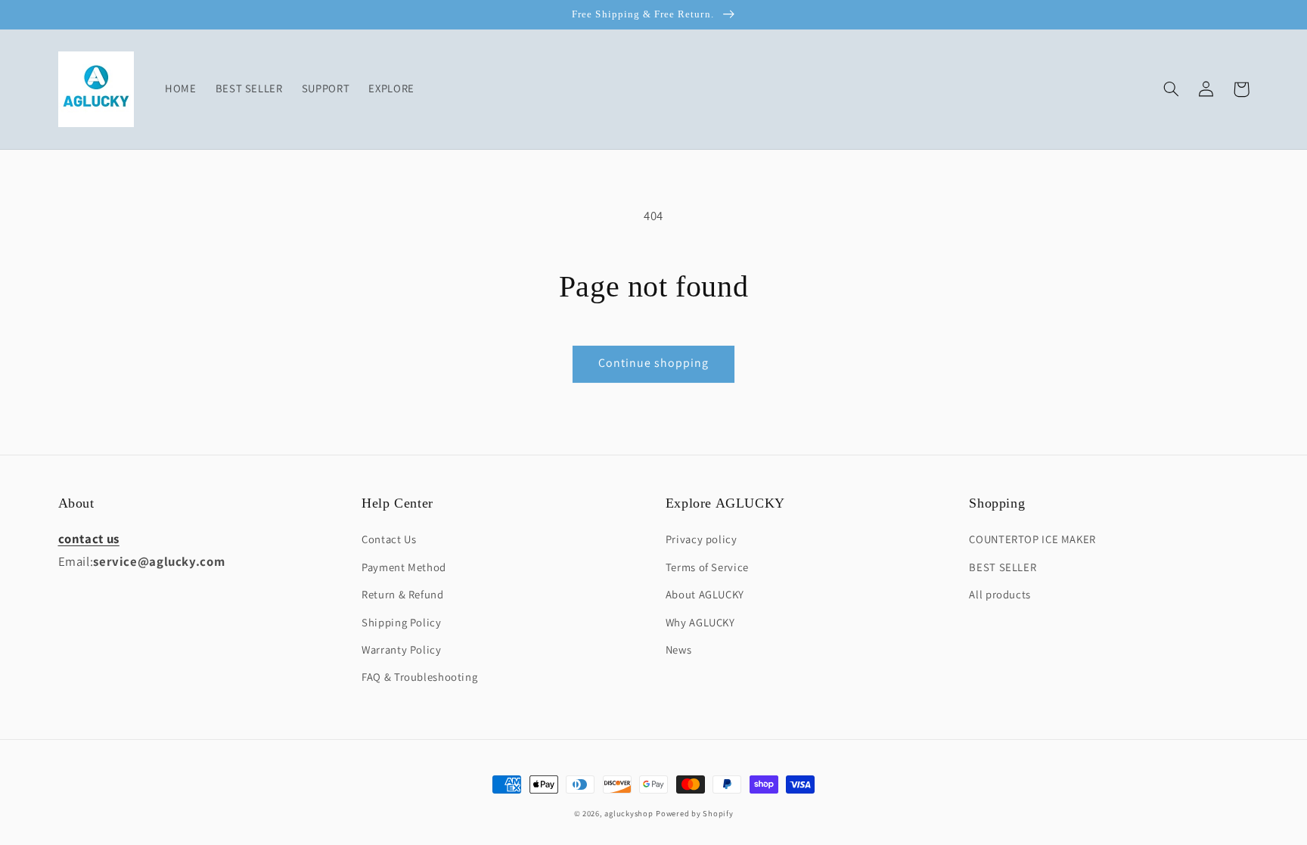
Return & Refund (402, 594)
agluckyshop (628, 813)
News (679, 649)
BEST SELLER (1002, 567)
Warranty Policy (401, 649)
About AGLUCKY (705, 594)
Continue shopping (653, 363)
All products (1000, 594)
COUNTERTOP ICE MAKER (1032, 539)
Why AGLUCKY (700, 622)
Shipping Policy (401, 622)
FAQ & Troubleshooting (419, 676)
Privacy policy (701, 539)
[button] (1171, 89)
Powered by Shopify (694, 813)
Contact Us (389, 539)
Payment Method (404, 567)
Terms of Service (707, 567)
